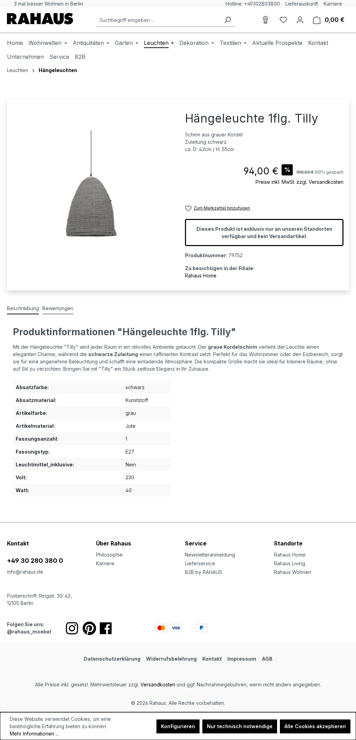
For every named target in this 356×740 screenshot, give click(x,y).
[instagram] (72, 628)
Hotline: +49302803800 (253, 4)
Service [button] (196, 543)
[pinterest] (89, 628)
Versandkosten (157, 684)
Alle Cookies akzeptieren (315, 726)
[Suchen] (227, 20)
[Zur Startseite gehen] (40, 18)
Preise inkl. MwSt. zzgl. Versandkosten (299, 182)
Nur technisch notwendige (240, 726)
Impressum (241, 659)
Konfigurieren (178, 726)
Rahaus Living (289, 563)
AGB (267, 659)
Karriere (333, 4)
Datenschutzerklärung (112, 659)
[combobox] (158, 20)
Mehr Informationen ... (34, 734)
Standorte (288, 543)
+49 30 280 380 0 (35, 560)
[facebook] (106, 628)
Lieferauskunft (301, 4)
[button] (311, 536)
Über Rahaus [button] (113, 543)
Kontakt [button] (18, 543)
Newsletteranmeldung (210, 555)
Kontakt (212, 659)
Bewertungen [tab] (57, 308)
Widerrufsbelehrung (171, 659)
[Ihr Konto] (300, 20)
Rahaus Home (201, 275)
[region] (92, 186)
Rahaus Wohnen (292, 572)
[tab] (23, 308)
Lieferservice (200, 563)
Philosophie (109, 555)
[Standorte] (266, 20)
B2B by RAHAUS (203, 572)
